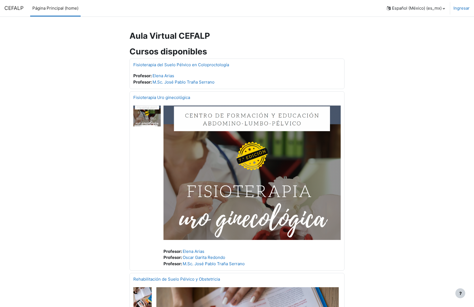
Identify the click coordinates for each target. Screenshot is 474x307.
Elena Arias (163, 75)
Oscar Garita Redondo (204, 257)
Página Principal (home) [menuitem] (55, 8)
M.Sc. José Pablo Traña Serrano (184, 82)
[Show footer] (460, 293)
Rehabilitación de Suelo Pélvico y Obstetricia (176, 279)
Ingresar (461, 8)
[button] (416, 8)
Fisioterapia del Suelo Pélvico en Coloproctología (181, 64)
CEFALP (14, 8)
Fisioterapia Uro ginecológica (161, 97)
